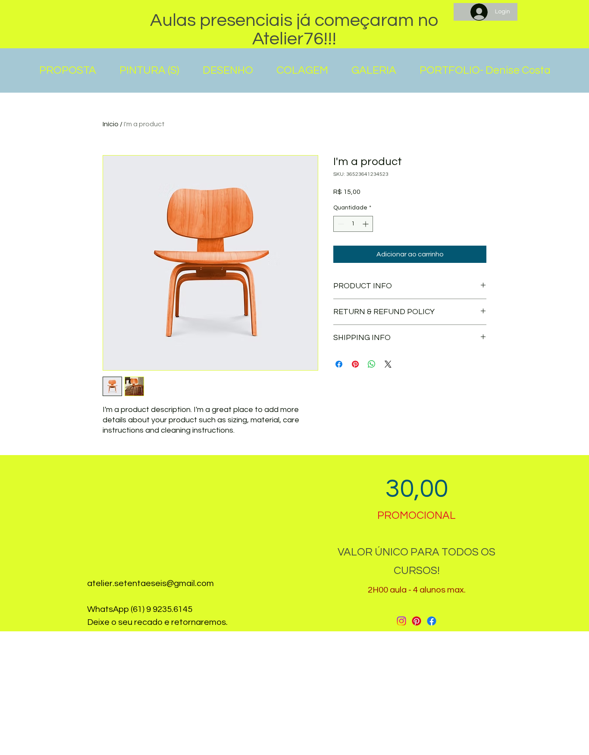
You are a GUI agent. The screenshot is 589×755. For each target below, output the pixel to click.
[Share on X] (388, 364)
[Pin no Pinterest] (355, 364)
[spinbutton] (353, 223)
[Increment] (366, 223)
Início (111, 124)
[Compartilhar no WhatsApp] (372, 364)
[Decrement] (340, 223)
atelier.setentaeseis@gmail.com (150, 583)
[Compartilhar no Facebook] (339, 364)
